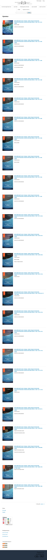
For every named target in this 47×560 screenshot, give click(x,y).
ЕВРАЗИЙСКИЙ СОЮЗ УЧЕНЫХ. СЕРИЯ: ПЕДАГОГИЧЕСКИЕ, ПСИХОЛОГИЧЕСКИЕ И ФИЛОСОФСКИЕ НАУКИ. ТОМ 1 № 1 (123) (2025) (28, 196)
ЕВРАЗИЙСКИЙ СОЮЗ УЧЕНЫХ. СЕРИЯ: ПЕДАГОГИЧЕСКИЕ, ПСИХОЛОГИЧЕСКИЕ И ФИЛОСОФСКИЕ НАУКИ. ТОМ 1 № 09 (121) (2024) (28, 235)
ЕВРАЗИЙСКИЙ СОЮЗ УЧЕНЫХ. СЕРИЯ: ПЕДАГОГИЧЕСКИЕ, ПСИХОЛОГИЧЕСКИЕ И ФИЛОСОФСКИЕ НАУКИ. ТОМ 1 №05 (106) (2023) (28, 486)
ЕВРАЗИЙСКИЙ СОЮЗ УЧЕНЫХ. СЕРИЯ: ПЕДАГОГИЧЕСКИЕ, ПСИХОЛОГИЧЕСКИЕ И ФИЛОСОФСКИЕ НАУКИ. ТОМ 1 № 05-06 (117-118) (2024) (29, 293)
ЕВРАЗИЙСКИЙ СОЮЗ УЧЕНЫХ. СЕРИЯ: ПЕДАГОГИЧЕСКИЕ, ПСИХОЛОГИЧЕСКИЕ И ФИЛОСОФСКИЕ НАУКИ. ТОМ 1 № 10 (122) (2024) (28, 216)
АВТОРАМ (16, 6)
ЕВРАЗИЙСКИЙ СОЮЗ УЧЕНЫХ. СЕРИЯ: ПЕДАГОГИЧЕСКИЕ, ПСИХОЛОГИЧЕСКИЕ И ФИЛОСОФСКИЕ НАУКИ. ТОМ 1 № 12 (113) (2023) (28, 370)
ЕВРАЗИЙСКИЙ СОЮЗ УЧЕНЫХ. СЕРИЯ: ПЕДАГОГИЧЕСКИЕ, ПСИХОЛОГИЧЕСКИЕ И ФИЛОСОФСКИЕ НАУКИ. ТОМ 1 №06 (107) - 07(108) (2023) (28, 467)
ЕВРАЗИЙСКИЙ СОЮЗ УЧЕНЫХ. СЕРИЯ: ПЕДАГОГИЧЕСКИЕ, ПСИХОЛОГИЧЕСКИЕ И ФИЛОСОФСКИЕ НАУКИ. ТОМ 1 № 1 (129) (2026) (28, 60)
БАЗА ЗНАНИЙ (34, 6)
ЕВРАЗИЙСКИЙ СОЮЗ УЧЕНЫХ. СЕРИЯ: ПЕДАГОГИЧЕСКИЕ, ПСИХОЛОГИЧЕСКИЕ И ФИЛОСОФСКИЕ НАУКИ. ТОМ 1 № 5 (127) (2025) (28, 99)
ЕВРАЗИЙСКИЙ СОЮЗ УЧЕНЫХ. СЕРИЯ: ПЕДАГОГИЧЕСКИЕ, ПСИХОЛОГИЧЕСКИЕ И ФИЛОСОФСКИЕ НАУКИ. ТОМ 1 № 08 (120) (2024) (28, 255)
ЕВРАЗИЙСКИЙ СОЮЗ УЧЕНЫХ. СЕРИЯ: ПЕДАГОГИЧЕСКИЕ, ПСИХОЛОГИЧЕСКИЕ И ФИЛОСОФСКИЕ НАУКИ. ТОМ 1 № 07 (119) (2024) (28, 274)
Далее (42, 504)
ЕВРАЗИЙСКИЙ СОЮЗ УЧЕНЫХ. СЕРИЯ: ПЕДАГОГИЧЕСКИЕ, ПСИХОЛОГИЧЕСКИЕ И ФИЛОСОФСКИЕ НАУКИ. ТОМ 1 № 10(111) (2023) (28, 409)
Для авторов (4, 534)
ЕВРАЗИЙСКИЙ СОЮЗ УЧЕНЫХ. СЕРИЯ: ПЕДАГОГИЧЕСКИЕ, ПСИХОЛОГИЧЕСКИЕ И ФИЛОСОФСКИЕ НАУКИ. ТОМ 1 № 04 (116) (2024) (28, 312)
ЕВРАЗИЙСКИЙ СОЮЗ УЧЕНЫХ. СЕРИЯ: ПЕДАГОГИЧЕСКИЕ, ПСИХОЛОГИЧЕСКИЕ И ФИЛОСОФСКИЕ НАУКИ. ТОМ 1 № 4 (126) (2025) (28, 118)
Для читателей (5, 532)
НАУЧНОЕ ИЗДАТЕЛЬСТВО (6, 6)
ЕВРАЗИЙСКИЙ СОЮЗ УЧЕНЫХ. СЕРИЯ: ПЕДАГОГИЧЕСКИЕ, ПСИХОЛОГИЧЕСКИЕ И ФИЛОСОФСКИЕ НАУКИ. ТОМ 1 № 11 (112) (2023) (28, 389)
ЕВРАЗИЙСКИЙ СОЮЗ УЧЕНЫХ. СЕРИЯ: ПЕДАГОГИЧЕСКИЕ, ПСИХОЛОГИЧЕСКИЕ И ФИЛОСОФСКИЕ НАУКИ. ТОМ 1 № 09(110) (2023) (28, 428)
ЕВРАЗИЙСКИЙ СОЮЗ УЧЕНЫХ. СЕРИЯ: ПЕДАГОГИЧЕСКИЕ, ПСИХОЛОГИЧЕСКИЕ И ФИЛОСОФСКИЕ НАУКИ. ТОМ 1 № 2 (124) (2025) (28, 177)
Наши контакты (26, 9)
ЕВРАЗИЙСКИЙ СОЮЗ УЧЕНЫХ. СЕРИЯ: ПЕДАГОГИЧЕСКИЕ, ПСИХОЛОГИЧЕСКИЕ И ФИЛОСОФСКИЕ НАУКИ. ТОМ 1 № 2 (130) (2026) (28, 41)
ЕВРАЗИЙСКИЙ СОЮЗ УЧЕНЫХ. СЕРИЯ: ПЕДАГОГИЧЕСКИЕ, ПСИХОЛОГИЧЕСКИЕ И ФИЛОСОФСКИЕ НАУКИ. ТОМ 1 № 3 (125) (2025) (28, 157)
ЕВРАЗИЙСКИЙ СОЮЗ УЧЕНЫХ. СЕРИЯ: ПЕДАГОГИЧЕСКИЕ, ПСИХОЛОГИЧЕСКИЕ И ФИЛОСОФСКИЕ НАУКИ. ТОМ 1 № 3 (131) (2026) (28, 22)
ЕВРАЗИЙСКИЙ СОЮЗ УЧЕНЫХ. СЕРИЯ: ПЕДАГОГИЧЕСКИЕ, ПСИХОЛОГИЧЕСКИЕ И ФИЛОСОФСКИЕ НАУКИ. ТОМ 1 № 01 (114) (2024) (28, 350)
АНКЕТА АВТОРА (42, 6)
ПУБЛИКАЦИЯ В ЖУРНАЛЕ (24, 6)
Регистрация (39, 0)
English (3, 512)
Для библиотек (5, 536)
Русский (4, 510)
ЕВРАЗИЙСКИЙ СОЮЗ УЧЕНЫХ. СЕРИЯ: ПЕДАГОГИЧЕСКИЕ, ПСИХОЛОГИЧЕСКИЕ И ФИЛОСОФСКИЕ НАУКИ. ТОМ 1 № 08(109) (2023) (28, 447)
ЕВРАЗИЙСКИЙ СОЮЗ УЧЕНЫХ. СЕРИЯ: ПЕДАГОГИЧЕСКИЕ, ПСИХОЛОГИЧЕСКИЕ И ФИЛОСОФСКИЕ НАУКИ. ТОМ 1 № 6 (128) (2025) (28, 80)
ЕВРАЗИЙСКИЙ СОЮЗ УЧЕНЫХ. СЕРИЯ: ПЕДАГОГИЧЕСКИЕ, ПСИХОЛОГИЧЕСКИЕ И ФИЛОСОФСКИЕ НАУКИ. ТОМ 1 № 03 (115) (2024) (28, 331)
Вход (44, 0)
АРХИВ (19, 9)
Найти (29, 12)
